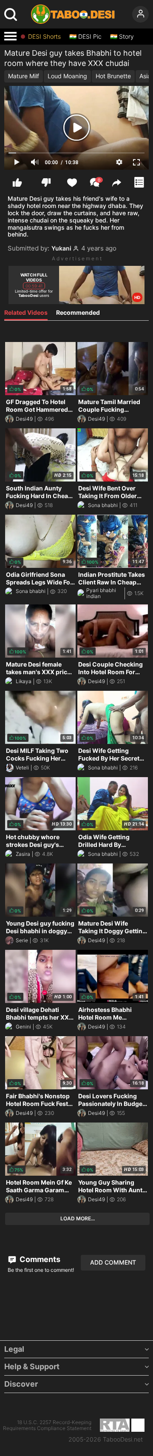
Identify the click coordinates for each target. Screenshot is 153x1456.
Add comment (113, 1262)
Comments (39, 1259)
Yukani (61, 248)
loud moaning (67, 76)
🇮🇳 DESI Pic (85, 36)
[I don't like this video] (46, 182)
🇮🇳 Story (122, 36)
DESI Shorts (44, 36)
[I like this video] (17, 182)
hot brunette (113, 76)
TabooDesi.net (123, 1439)
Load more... (77, 1218)
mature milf (23, 76)
